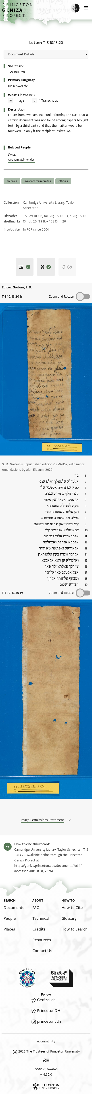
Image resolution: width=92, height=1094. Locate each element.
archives (12, 181)
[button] (18, 12)
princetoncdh (49, 1021)
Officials (63, 181)
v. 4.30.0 (46, 1074)
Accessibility (46, 1041)
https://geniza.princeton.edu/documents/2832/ (48, 866)
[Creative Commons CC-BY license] (46, 1061)
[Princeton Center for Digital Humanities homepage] (61, 978)
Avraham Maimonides (21, 159)
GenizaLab (46, 999)
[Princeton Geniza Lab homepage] (30, 977)
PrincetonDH (48, 1010)
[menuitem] (14, 907)
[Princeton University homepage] (46, 1086)
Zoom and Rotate (61, 296)
